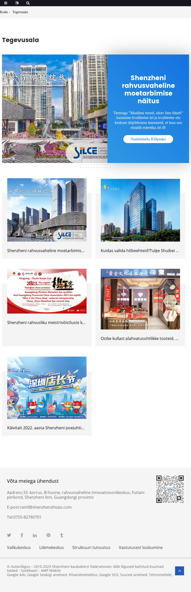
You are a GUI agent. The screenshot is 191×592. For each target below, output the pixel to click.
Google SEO (108, 574)
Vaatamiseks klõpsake (148, 139)
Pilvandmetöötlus (83, 574)
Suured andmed (133, 574)
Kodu (4, 12)
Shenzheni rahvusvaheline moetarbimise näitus (51, 250)
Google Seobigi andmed (47, 574)
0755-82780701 (27, 517)
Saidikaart (29, 570)
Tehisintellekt (160, 574)
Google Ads (16, 574)
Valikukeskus (19, 547)
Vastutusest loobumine (141, 547)
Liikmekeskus (51, 547)
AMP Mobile (51, 570)
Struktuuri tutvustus (91, 547)
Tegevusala (20, 12)
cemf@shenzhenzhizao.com (46, 507)
